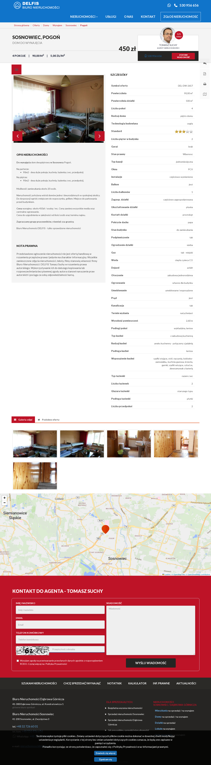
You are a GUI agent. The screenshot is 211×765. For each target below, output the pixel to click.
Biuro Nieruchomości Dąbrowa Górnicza (38, 699)
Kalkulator (137, 683)
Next (100, 136)
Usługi (111, 16)
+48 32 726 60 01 (27, 726)
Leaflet (167, 574)
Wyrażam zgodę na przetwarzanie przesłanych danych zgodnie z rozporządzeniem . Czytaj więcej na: (61, 662)
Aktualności (186, 683)
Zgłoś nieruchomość (180, 16)
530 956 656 (189, 5)
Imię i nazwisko (25, 603)
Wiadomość (114, 603)
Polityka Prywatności (56, 663)
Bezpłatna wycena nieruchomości (125, 708)
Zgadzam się (105, 759)
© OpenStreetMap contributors (198, 574)
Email (19, 618)
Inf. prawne (161, 683)
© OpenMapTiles (178, 574)
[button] (105, 530)
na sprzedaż (174, 710)
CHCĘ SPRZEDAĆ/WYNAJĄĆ (82, 683)
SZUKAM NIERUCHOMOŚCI (39, 683)
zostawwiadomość (183, 56)
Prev (17, 136)
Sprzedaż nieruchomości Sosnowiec (126, 714)
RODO (23, 663)
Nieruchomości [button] (83, 16)
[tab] (16, 69)
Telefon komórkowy (30, 632)
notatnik (114, 683)
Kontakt (148, 16)
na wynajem (188, 710)
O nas (128, 16)
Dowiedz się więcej (105, 753)
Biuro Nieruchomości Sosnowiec (33, 714)
